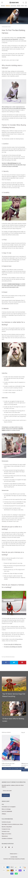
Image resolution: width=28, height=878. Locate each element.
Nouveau (3, 5)
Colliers (22, 5)
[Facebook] (2, 847)
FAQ (3, 804)
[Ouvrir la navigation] (2, 2)
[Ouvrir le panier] (26, 2)
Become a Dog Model (7, 826)
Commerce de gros (6, 822)
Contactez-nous (5, 831)
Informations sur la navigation (9, 806)
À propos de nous (6, 829)
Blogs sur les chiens (6, 833)
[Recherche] (23, 2)
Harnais (18, 5)
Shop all (23, 732)
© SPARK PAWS (14, 856)
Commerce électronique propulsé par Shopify (14, 858)
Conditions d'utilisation (7, 838)
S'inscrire (6, 795)
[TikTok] (12, 847)
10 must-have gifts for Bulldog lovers (12, 644)
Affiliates (4, 813)
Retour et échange (6, 809)
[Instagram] (5, 847)
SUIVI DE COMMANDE (7, 811)
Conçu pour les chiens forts (13, 768)
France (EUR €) (13, 853)
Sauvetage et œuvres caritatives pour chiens (12, 824)
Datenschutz (5, 836)
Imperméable (13, 5)
